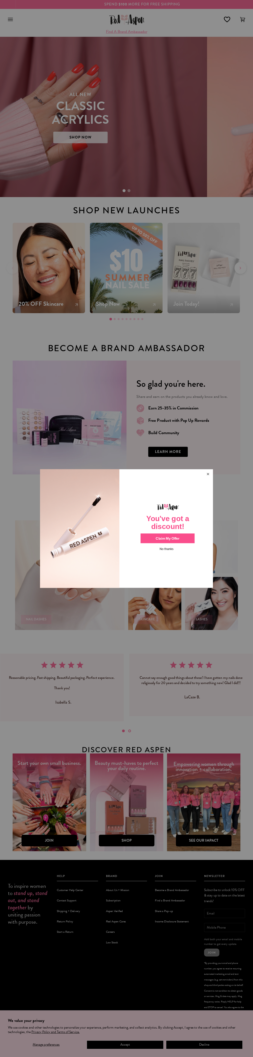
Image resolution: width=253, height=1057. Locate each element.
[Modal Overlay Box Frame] (126, 528)
